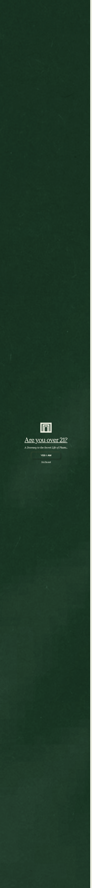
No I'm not (46, 462)
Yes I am (46, 455)
